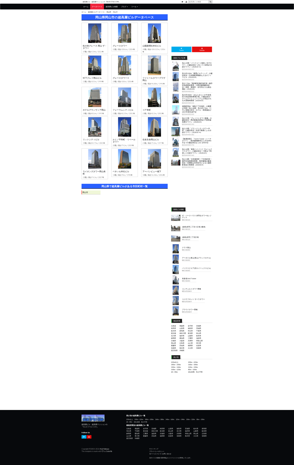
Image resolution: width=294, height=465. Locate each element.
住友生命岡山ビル (151, 139)
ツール (134, 7)
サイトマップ (153, 449)
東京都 (173, 333)
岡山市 (85, 192)
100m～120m (176, 369)
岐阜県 (198, 336)
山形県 (182, 328)
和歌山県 (199, 341)
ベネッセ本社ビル (121, 171)
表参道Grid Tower (189, 278)
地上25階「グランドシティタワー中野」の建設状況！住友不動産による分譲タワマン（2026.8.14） (196, 130)
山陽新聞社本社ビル (152, 45)
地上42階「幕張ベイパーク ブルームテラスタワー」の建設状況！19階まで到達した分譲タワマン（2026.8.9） (197, 151)
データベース (97, 7)
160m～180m (193, 365)
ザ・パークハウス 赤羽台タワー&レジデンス (196, 216)
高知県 (182, 345)
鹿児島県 (174, 350)
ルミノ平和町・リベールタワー (124, 140)
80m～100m (192, 369)
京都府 (173, 341)
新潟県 (190, 333)
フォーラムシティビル (123, 109)
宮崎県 (198, 348)
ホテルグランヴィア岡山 (94, 109)
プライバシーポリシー (156, 451)
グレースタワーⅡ (121, 78)
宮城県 (198, 326)
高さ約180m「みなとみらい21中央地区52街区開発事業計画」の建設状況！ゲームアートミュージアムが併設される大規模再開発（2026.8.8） (197, 98)
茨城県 (198, 328)
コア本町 (147, 109)
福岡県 (190, 345)
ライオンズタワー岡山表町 (94, 172)
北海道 (173, 326)
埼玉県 (190, 331)
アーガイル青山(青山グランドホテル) (196, 258)
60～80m (174, 372)
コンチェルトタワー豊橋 (191, 289)
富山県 (198, 333)
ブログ (124, 7)
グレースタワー (120, 45)
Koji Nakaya (104, 449)
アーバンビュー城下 (152, 171)
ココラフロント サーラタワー (193, 299)
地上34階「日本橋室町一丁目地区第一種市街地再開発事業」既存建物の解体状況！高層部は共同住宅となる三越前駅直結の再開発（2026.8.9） (197, 162)
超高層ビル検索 (112, 7)
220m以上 (174, 362)
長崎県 (173, 348)
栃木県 (173, 331)
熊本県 (182, 348)
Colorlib (109, 451)
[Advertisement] (125, 221)
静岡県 (173, 338)
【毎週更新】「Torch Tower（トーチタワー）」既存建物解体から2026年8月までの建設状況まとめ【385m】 (196, 141)
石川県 (173, 336)
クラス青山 (186, 247)
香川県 (198, 343)
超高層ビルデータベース (96, 12)
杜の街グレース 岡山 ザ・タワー (95, 46)
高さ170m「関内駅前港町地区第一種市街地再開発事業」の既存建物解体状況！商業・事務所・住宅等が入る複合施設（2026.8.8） (197, 86)
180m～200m (176, 365)
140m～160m (176, 367)
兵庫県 (190, 341)
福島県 (190, 328)
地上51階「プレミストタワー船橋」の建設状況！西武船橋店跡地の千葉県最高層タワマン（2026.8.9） (197, 120)
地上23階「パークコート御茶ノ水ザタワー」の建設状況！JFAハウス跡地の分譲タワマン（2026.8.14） (197, 65)
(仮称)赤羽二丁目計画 (190, 237)
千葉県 (198, 331)
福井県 (182, 336)
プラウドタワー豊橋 (190, 309)
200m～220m (193, 362)
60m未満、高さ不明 (195, 372)
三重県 (190, 338)
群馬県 (182, 331)
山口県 (190, 343)
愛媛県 (173, 345)
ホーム (85, 7)
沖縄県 (182, 350)
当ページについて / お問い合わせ (160, 454)
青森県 (182, 326)
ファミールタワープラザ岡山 (154, 79)
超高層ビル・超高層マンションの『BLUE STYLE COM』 (101, 2)
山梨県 (190, 336)
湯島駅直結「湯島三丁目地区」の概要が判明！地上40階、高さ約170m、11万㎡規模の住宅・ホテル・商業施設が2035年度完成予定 (196, 109)
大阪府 (182, 341)
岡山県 (109, 12)
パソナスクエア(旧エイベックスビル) (196, 268)
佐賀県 (198, 345)
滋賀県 (198, 338)
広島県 (182, 343)
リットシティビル (91, 139)
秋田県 (173, 328)
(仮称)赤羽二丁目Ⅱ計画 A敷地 (193, 227)
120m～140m (193, 367)
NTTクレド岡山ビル (92, 78)
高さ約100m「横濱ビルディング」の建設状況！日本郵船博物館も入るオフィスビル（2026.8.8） (197, 75)
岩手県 (190, 326)
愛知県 (182, 338)
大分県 (190, 348)
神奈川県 (183, 333)
